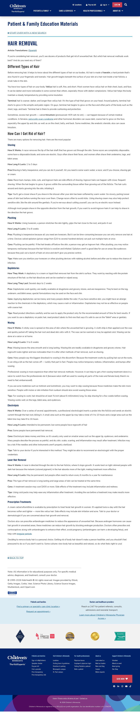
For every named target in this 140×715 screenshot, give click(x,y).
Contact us (83, 698)
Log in (105, 4)
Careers (97, 669)
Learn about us (99, 660)
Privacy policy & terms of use (68, 698)
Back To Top (17, 557)
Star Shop (115, 669)
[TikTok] (130, 686)
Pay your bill (35, 666)
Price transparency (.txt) (39, 675)
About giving (116, 666)
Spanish (32, 50)
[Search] (125, 5)
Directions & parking (59, 666)
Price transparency (37, 672)
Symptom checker (37, 663)
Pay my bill (92, 4)
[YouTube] (126, 686)
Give (116, 4)
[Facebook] (114, 686)
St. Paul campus (58, 672)
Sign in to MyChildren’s (39, 660)
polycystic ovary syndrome (41, 119)
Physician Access (79, 660)
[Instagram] (122, 686)
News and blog (99, 666)
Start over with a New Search (28, 33)
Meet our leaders (100, 663)
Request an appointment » (38, 611)
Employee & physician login (82, 663)
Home (55, 698)
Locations (78, 4)
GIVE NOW (120, 678)
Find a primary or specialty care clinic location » (38, 606)
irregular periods (24, 533)
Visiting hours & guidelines (61, 663)
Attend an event (117, 663)
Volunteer (115, 660)
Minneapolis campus (59, 669)
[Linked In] (118, 686)
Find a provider (36, 669)
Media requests (100, 672)
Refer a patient (78, 669)
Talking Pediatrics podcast (82, 666)
